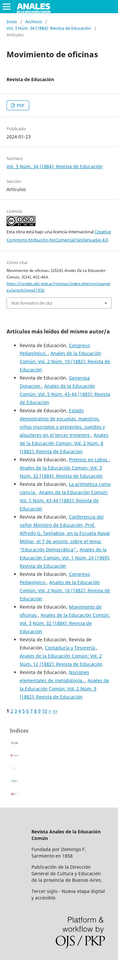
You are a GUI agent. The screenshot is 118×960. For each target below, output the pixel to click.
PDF (20, 105)
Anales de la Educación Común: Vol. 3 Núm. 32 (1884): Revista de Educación (65, 623)
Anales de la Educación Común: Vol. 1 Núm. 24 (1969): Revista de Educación (65, 557)
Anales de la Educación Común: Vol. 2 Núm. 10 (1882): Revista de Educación (65, 361)
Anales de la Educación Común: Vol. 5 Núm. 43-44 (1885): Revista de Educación (65, 394)
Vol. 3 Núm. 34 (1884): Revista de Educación (49, 28)
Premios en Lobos (89, 459)
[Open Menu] (6, 6)
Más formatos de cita (31, 303)
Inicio (12, 22)
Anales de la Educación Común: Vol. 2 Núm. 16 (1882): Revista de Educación (65, 590)
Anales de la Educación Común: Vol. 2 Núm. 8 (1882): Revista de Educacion (64, 443)
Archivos (33, 22)
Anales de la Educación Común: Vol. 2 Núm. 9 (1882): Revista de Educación (64, 688)
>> (55, 711)
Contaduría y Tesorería (70, 648)
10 (44, 711)
